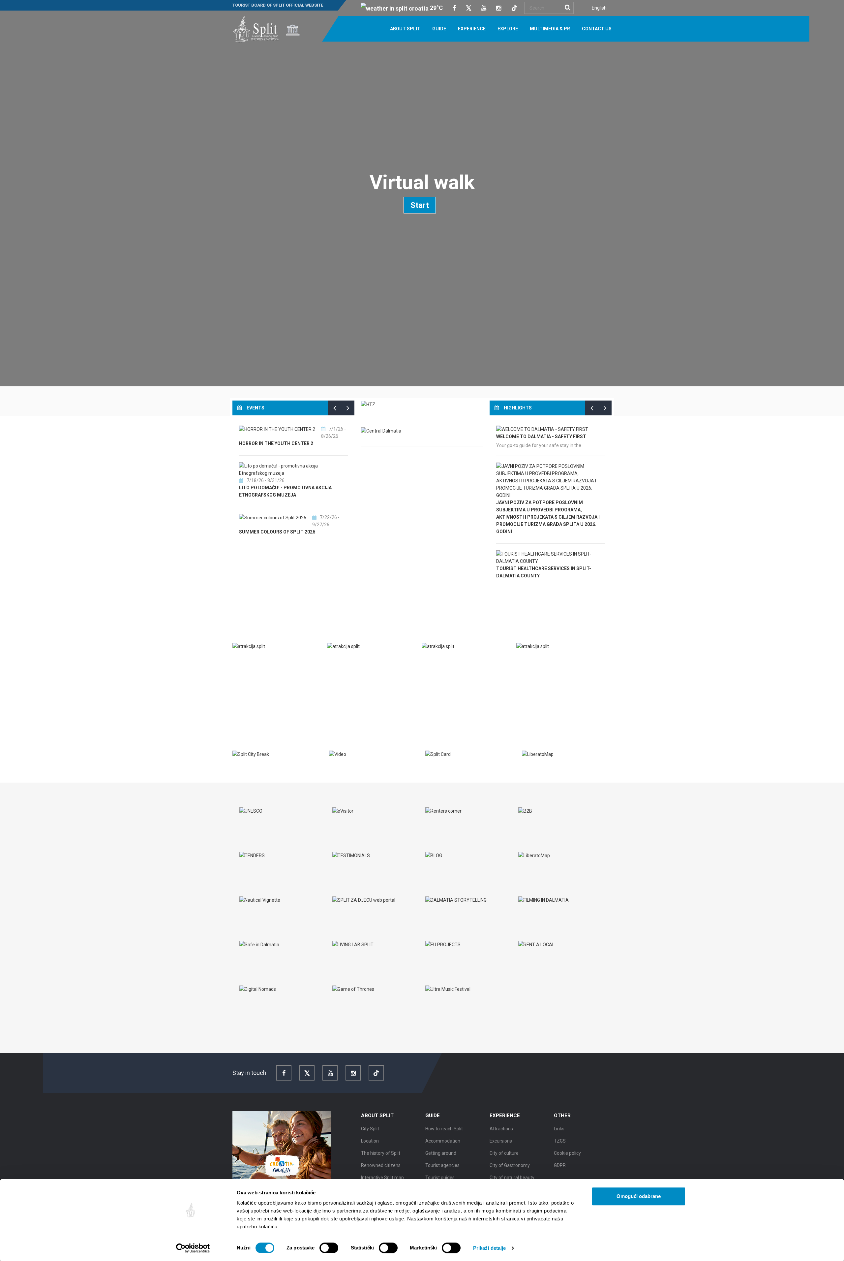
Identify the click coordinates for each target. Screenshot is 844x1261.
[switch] (328, 1248)
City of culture (504, 1153)
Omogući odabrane (639, 1196)
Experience (472, 28)
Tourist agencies (442, 1165)
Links (559, 1128)
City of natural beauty (512, 1177)
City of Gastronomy (510, 1165)
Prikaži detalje (489, 1248)
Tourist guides (440, 1177)
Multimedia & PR (550, 28)
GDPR (560, 1165)
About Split (405, 28)
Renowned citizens (381, 1165)
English (599, 8)
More (243, 704)
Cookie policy (567, 1153)
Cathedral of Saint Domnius (558, 660)
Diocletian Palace (262, 660)
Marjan (437, 660)
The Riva (344, 660)
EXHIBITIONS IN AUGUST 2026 (324, 495)
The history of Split (380, 1153)
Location (370, 1141)
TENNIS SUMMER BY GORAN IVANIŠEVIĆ (334, 532)
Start (419, 205)
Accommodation (442, 1141)
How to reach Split (444, 1128)
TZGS (560, 1141)
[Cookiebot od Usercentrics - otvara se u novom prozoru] (193, 1248)
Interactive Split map (382, 1177)
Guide (439, 28)
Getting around (440, 1153)
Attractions (501, 1128)
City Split (370, 1128)
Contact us (597, 28)
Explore (507, 28)
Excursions (501, 1141)
